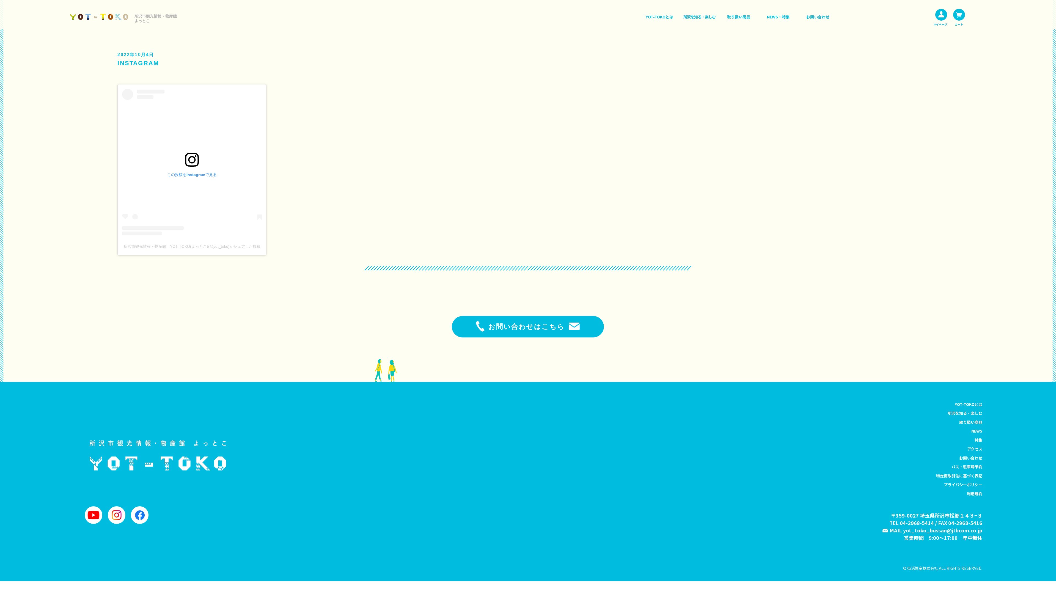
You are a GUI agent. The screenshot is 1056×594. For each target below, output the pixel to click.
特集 (978, 440)
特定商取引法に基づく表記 (959, 476)
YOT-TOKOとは (659, 17)
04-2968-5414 (917, 522)
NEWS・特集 (778, 17)
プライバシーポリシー (963, 484)
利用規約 (974, 493)
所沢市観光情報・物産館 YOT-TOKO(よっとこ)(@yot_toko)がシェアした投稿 (192, 246)
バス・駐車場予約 (967, 466)
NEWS (976, 431)
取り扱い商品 (738, 17)
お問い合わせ (817, 17)
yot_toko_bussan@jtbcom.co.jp (942, 530)
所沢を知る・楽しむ (699, 17)
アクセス (974, 449)
